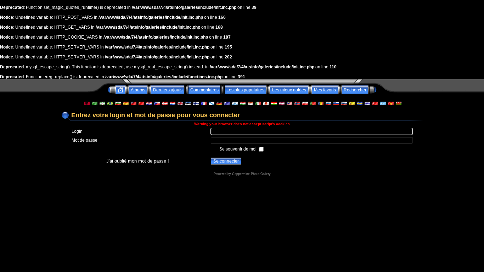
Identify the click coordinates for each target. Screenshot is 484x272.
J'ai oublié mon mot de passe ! (137, 161)
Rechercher (355, 89)
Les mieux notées (289, 89)
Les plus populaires (245, 89)
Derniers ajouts (167, 89)
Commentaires (204, 89)
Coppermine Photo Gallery (251, 174)
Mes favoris (325, 89)
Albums (138, 89)
